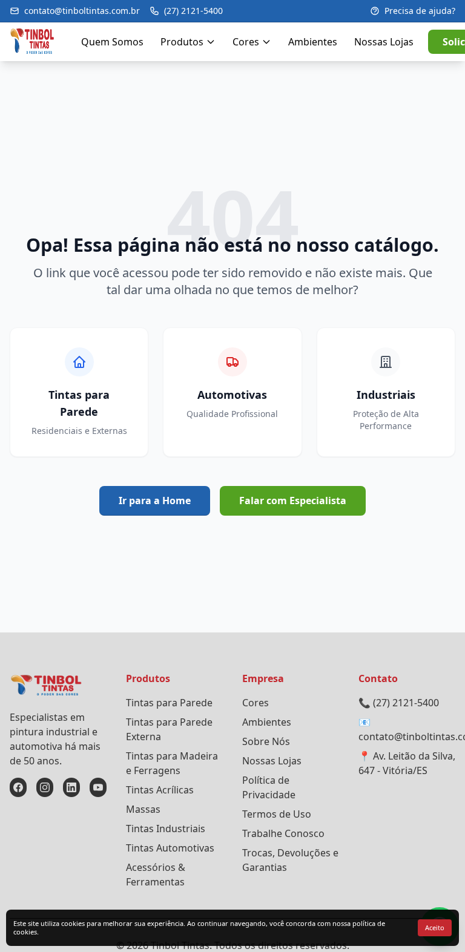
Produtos (181, 41)
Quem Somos (112, 41)
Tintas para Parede (169, 702)
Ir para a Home (155, 500)
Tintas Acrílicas (160, 789)
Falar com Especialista (292, 500)
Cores (245, 41)
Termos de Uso (276, 814)
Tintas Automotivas (170, 848)
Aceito (434, 927)
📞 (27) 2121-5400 (398, 702)
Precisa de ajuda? (419, 10)
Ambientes (312, 41)
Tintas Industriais (165, 828)
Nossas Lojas (384, 41)
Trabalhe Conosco (283, 833)
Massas (143, 809)
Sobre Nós (266, 741)
